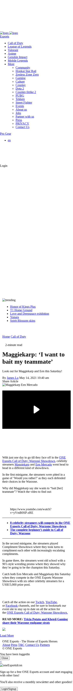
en (9, 140)
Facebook (12, 605)
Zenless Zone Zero (27, 74)
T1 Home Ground (21, 310)
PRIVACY (22, 123)
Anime (12, 53)
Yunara (14, 317)
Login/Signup (9, 689)
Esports (4, 36)
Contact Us (30, 29)
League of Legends (20, 46)
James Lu (12, 377)
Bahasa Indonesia (26, 147)
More (11, 64)
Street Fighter (24, 102)
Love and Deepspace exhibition (29, 313)
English (20, 143)
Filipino (20, 150)
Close (5, 658)
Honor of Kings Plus (23, 306)
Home (6, 336)
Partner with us (25, 116)
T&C (19, 29)
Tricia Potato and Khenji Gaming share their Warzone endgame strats (35, 621)
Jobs (18, 113)
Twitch (39, 602)
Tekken (20, 99)
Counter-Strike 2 (26, 92)
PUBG (20, 95)
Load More (7, 635)
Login (3, 165)
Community (23, 67)
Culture (20, 81)
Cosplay (21, 85)
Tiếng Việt (22, 154)
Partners (42, 29)
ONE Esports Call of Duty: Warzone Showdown (34, 459)
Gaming (21, 78)
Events (20, 106)
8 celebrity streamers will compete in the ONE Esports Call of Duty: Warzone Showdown (40, 524)
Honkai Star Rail (26, 71)
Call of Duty (15, 43)
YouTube (51, 602)
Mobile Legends (18, 60)
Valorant (13, 50)
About (4, 29)
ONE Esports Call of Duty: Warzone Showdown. (37, 612)
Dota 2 (20, 88)
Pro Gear (5, 133)
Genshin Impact (17, 57)
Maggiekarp (22, 464)
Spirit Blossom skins (22, 320)
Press (12, 29)
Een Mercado (43, 464)
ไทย (18, 158)
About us (21, 109)
